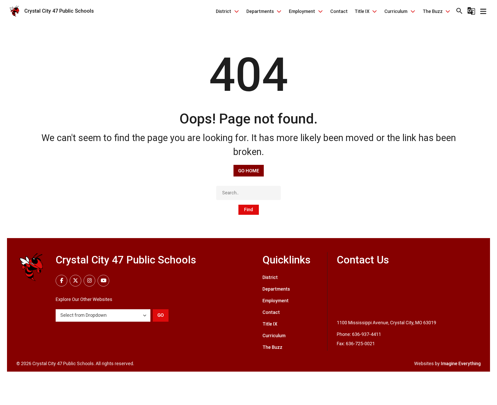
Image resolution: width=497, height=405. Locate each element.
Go (160, 315)
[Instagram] (89, 280)
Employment (302, 11)
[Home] (31, 267)
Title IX (362, 11)
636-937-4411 (366, 334)
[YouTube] (103, 280)
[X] (75, 280)
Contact (339, 11)
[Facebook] (61, 280)
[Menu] (483, 11)
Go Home (248, 170)
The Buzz (433, 11)
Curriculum (395, 11)
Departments (260, 11)
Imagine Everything (461, 363)
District (223, 11)
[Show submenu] (236, 11)
